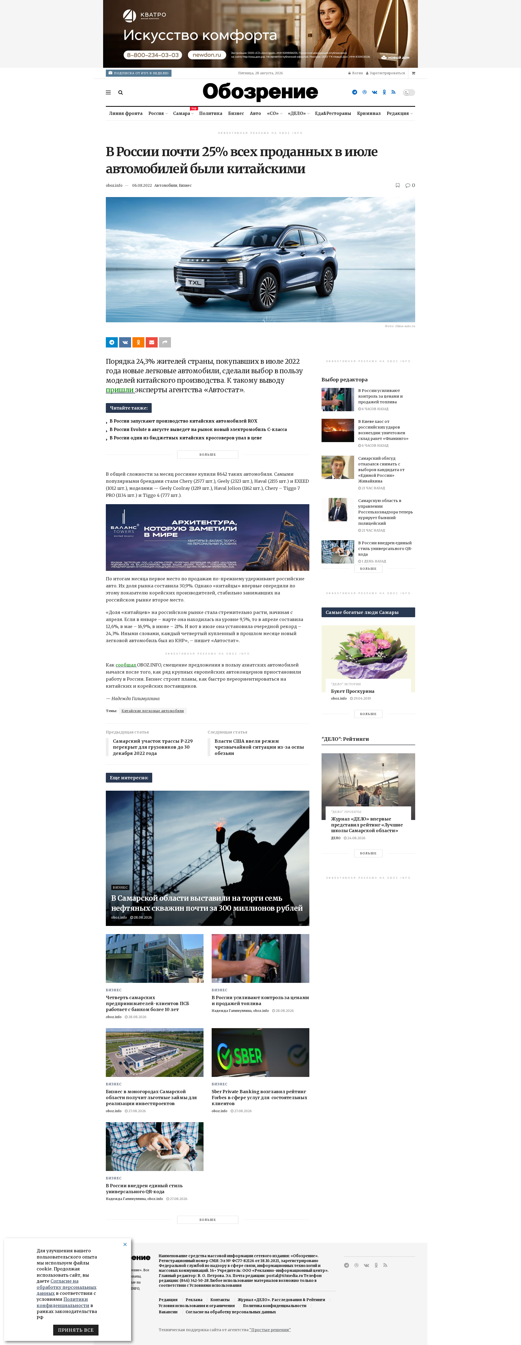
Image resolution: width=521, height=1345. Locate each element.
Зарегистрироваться (387, 73)
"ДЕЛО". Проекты (346, 811)
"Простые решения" (270, 1329)
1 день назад (373, 561)
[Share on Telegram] (112, 342)
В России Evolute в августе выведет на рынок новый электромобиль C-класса (198, 429)
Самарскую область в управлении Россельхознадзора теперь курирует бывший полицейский (385, 512)
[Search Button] (120, 92)
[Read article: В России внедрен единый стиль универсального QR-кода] (155, 1146)
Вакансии (168, 1312)
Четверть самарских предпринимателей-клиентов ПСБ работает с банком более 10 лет (147, 1003)
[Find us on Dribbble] (365, 92)
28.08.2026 (142, 917)
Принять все (76, 1330)
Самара (183, 112)
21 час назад (373, 488)
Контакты (220, 1300)
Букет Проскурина (352, 691)
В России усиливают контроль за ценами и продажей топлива (380, 396)
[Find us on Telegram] (354, 92)
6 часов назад (375, 409)
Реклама (194, 1300)
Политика (210, 113)
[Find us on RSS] (393, 92)
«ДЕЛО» (297, 113)
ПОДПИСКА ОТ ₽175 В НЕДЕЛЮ (141, 73)
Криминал (369, 113)
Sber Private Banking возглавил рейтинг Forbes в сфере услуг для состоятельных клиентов (259, 1097)
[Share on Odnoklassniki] (138, 342)
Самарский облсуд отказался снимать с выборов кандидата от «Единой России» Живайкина (381, 470)
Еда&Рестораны (333, 113)
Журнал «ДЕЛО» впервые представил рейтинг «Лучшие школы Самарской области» (367, 824)
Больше (207, 454)
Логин (357, 73)
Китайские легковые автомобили (153, 711)
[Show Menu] (108, 92)
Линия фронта (125, 113)
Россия (156, 113)
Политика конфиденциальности (274, 1306)
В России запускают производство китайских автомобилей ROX (184, 421)
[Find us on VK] (374, 92)
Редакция (398, 113)
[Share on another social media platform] (165, 342)
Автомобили (165, 185)
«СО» (273, 113)
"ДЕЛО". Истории (346, 684)
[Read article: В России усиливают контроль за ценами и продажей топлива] (260, 958)
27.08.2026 (137, 1111)
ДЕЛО (336, 838)
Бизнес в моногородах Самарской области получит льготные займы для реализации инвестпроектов (151, 1097)
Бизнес (236, 113)
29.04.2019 (362, 698)
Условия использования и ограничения (197, 1306)
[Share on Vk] (125, 342)
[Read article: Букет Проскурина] (368, 658)
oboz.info (114, 185)
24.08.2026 (356, 838)
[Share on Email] (152, 342)
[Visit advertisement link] (260, 34)
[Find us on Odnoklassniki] (384, 92)
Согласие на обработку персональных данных (231, 1312)
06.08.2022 (142, 185)
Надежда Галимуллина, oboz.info (240, 1011)
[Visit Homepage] (260, 92)
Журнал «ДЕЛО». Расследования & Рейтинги (281, 1300)
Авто (255, 113)
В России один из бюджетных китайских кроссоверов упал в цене (186, 437)
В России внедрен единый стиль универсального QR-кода (385, 548)
